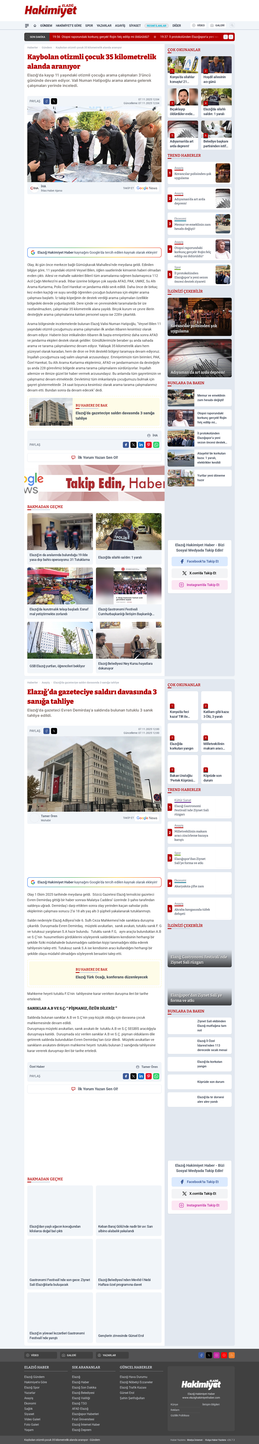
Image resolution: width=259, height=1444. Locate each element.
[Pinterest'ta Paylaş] (149, 445)
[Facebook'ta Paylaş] (46, 101)
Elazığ (76, 1377)
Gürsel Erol (127, 1393)
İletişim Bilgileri (211, 1404)
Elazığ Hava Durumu (133, 1377)
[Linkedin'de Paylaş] (141, 445)
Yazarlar (104, 25)
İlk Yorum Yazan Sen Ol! (98, 457)
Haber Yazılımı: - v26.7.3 (202, 1440)
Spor (89, 25)
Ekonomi (30, 1403)
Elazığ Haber (80, 1382)
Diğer (177, 25)
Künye (174, 1404)
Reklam (175, 1409)
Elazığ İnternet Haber (86, 1424)
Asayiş (120, 25)
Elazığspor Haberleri (85, 1414)
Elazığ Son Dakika (84, 1387)
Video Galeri (32, 1419)
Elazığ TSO (79, 1403)
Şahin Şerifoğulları (132, 1398)
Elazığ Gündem (34, 1377)
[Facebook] (201, 1355)
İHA (51, 188)
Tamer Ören (49, 818)
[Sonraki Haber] (231, 37)
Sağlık (28, 1408)
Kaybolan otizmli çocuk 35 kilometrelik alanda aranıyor (89, 47)
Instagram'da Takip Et (203, 585)
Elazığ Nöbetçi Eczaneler (136, 1382)
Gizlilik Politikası (180, 1415)
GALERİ (219, 25)
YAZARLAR (109, 1355)
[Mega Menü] (27, 25)
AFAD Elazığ (80, 1408)
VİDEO (201, 25)
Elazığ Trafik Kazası (133, 1387)
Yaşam (29, 1430)
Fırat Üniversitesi (83, 1419)
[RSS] (232, 1355)
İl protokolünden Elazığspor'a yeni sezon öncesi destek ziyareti (144, 37)
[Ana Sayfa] (34, 26)
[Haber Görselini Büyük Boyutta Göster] (94, 144)
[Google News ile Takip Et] (147, 188)
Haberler (32, 47)
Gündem (46, 25)
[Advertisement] (94, 221)
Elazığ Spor (31, 1387)
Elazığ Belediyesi (83, 1393)
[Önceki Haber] (225, 37)
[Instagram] (216, 1355)
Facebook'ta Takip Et (203, 561)
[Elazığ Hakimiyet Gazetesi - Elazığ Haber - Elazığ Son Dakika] (201, 1384)
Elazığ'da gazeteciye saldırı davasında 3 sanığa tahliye (86, 682)
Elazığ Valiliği (81, 1398)
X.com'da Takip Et (202, 573)
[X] (209, 1355)
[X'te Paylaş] (54, 101)
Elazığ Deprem (81, 1430)
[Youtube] (224, 1355)
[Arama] (232, 25)
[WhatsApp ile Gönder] (156, 445)
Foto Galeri (31, 1424)
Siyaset (135, 25)
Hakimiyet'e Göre (69, 25)
